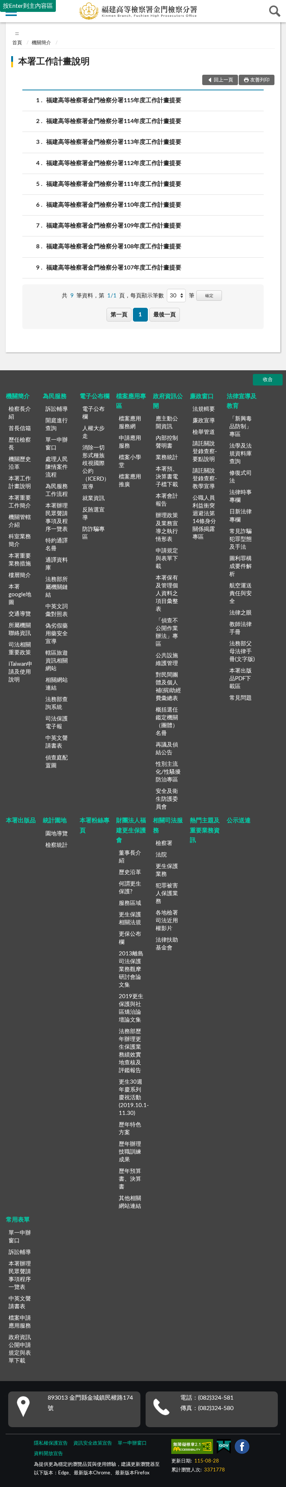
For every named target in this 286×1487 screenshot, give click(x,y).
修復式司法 (240, 477)
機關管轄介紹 (20, 521)
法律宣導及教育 (242, 401)
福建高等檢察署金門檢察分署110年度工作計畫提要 (113, 205)
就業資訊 (93, 498)
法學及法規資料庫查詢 (240, 453)
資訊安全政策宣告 (92, 1443)
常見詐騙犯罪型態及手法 (240, 539)
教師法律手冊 (240, 628)
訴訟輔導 (56, 409)
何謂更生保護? (130, 887)
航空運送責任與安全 (240, 593)
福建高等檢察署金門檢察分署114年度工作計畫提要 (113, 121)
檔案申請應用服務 (20, 1322)
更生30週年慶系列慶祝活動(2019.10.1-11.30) (134, 1097)
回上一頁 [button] (223, 80)
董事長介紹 (130, 857)
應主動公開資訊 (167, 422)
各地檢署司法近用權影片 (167, 920)
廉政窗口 (202, 396)
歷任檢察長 (20, 444)
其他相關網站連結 (130, 1202)
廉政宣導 (204, 420)
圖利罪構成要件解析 (240, 566)
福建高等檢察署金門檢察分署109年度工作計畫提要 (113, 226)
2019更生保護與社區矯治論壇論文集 (131, 1008)
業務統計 (167, 457)
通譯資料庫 (56, 564)
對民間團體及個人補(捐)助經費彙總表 (168, 686)
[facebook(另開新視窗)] (242, 1448)
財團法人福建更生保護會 (131, 830)
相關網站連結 (56, 684)
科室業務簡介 (20, 540)
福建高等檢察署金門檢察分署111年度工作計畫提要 (113, 184)
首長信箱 (20, 428)
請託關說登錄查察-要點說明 (205, 451)
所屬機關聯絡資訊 (20, 629)
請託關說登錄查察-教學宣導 (205, 478)
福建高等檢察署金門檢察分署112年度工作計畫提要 (113, 163)
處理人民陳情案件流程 (56, 467)
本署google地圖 (20, 594)
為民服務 (55, 396)
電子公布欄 (94, 396)
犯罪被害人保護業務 (167, 893)
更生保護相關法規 (130, 918)
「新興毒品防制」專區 (240, 426)
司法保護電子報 (56, 722)
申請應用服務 (130, 442)
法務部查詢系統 (56, 703)
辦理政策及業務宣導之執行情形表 (167, 527)
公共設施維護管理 (167, 659)
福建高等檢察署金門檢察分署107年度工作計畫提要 (113, 268)
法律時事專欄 (240, 496)
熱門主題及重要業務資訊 (205, 830)
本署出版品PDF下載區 (240, 678)
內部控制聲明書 (167, 442)
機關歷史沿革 (20, 463)
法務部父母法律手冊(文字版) (242, 651)
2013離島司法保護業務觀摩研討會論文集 (131, 969)
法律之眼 (240, 613)
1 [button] (140, 314)
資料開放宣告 (48, 1453)
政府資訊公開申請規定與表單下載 (20, 1349)
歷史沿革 (130, 872)
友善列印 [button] (260, 80)
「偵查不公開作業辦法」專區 (167, 632)
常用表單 (18, 1220)
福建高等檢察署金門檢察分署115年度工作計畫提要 (113, 100)
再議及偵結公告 (167, 748)
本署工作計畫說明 (54, 61)
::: (17, 33)
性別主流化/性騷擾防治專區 (168, 772)
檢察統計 (56, 845)
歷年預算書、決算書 (130, 1179)
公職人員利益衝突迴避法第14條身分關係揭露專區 (204, 517)
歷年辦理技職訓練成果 (130, 1151)
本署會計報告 (167, 500)
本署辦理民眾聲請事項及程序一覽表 (56, 517)
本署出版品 (21, 820)
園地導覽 (56, 833)
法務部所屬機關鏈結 (56, 587)
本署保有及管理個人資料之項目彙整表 (167, 593)
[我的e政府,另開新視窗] (224, 1448)
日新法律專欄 (240, 515)
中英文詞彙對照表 (56, 610)
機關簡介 (41, 43)
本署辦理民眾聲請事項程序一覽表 (20, 1275)
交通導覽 (20, 614)
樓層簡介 (20, 575)
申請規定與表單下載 (167, 558)
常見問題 (240, 698)
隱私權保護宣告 (51, 1443)
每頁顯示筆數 (147, 296)
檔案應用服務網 (130, 422)
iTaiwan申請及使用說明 (20, 672)
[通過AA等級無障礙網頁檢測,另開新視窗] (192, 1448)
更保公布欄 (130, 938)
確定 (209, 296)
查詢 (275, 11)
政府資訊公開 (168, 401)
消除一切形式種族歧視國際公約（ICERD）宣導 (95, 467)
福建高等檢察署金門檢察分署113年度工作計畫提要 (113, 142)
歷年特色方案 (130, 1128)
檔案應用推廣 (130, 480)
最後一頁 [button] (164, 314)
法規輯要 (204, 409)
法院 (161, 855)
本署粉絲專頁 (94, 825)
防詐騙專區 (93, 533)
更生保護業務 (167, 870)
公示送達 (239, 820)
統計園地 (55, 820)
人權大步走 (93, 432)
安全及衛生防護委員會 (167, 799)
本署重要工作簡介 (20, 502)
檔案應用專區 (131, 401)
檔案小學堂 (130, 461)
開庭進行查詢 (56, 424)
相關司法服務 (168, 825)
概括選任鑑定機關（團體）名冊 (167, 721)
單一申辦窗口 (56, 444)
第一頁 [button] (119, 314)
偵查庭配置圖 (56, 761)
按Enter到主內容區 (28, 6)
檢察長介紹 (20, 413)
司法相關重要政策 (20, 648)
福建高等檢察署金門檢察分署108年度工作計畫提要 (113, 246)
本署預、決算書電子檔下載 (167, 476)
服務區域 (130, 903)
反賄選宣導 (93, 513)
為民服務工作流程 (56, 490)
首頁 (17, 43)
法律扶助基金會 (167, 944)
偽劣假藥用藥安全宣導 (56, 633)
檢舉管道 (204, 432)
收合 (268, 379)
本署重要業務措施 (20, 560)
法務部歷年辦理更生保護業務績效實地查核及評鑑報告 (130, 1051)
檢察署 (164, 843)
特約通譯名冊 (56, 544)
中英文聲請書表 (56, 742)
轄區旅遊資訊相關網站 (56, 660)
